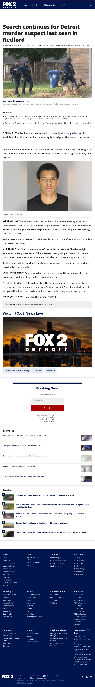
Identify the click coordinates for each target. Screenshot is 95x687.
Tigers (29, 611)
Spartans (30, 606)
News (6, 554)
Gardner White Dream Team (11, 639)
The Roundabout (9, 571)
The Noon (6, 597)
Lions (29, 600)
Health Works (8, 603)
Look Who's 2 (55, 566)
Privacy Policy (50, 419)
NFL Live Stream (80, 636)
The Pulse (6, 560)
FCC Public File (79, 611)
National (6, 574)
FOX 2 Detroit (32, 46)
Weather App (79, 560)
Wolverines (31, 603)
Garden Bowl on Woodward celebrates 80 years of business (42, 523)
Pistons (29, 608)
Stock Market (31, 639)
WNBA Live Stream (81, 662)
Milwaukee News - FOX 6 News (59, 639)
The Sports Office (33, 594)
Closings (77, 558)
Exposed (6, 646)
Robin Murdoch (10, 46)
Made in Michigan (9, 566)
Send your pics (55, 558)
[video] (86, 438)
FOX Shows (54, 594)
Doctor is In (7, 614)
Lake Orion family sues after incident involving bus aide (23, 476)
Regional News (58, 630)
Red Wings (30, 614)
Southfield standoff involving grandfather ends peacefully (24, 435)
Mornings (8, 591)
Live (29, 554)
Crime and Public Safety (46, 46)
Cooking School (8, 606)
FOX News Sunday (10, 583)
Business (6, 577)
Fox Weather (79, 571)
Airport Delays (79, 569)
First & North (31, 597)
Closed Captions (80, 617)
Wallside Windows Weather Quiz (9, 634)
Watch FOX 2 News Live (23, 313)
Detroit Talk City (9, 563)
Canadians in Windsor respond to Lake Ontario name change (25, 456)
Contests (53, 603)
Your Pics (55, 554)
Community (78, 608)
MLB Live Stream (80, 644)
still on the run (20, 137)
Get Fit (5, 608)
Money (30, 630)
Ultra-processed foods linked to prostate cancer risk (22, 446)
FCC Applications (80, 614)
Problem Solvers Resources (80, 620)
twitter (82, 676)
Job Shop (77, 606)
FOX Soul (30, 565)
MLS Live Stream (80, 665)
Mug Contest (8, 600)
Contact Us (78, 597)
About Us (79, 591)
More (62, 5)
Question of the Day (58, 560)
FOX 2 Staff (78, 594)
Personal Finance (33, 633)
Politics (5, 585)
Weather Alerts (79, 563)
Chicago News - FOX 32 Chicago (59, 634)
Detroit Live (7, 569)
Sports (30, 591)
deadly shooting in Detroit (67, 133)
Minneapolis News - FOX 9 (57, 644)
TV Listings (54, 600)
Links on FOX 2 (8, 617)
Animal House (79, 574)
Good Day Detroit (9, 594)
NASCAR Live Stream (82, 647)
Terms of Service (49, 421)
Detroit (38, 370)
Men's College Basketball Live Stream (82, 653)
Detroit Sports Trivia (57, 563)
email (91, 676)
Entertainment (58, 591)
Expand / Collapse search (90, 5)
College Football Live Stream (82, 640)
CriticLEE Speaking (57, 597)
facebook (78, 676)
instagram (87, 676)
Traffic (76, 566)
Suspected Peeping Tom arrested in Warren (19, 466)
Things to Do (8, 580)
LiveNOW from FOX (34, 562)
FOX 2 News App (80, 603)
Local (5, 558)
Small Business (32, 642)
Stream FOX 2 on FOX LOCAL (35, 559)
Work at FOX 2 (79, 600)
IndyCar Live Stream (81, 649)
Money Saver (8, 611)
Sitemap (77, 624)
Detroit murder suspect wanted (16, 101)
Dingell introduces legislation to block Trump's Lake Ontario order (45, 495)
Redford (50, 370)
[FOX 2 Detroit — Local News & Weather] (10, 5)
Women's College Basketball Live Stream (82, 658)
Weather (78, 554)
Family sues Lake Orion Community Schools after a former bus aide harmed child (52, 532)
